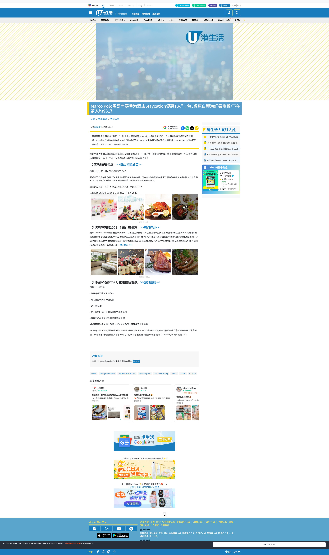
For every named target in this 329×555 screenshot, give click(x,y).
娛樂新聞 (146, 14)
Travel (111, 5)
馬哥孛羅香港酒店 (127, 373)
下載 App (226, 5)
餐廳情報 (144, 525)
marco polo (145, 373)
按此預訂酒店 (129, 164)
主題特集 (239, 20)
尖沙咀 (136, 361)
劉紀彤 (97, 126)
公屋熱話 (135, 14)
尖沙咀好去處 (168, 521)
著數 (94, 373)
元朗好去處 (196, 521)
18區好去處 (208, 20)
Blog (140, 5)
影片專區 (183, 20)
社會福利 (165, 525)
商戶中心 (213, 5)
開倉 (158, 521)
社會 (231, 521)
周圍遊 (195, 20)
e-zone (150, 5)
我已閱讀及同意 (269, 544)
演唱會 (93, 20)
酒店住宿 (114, 119)
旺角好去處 (221, 521)
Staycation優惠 (108, 373)
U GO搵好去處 (184, 5)
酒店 (175, 373)
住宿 (183, 373)
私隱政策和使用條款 (73, 543)
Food (121, 5)
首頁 (92, 119)
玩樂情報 (102, 119)
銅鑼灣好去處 (183, 521)
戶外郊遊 (154, 525)
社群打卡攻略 (200, 5)
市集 (152, 521)
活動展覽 (144, 521)
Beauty (131, 5)
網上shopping (161, 373)
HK (103, 5)
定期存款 (156, 14)
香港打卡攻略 (224, 20)
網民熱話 (144, 533)
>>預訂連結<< (150, 227)
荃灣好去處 (209, 521)
